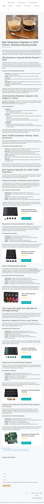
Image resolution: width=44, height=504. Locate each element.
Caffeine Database (11, 2)
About (37, 493)
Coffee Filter (18, 5)
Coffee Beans (10, 5)
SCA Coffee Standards (37, 498)
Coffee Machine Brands (32, 2)
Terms (36, 495)
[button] (8, 9)
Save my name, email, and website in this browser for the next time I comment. (20, 482)
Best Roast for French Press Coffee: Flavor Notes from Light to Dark (15, 449)
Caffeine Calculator (21, 2)
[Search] (26, 493)
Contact (40, 493)
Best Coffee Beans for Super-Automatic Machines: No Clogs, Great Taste (16, 450)
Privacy (33, 493)
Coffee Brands (36, 5)
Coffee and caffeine (6, 448)
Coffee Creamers (27, 5)
